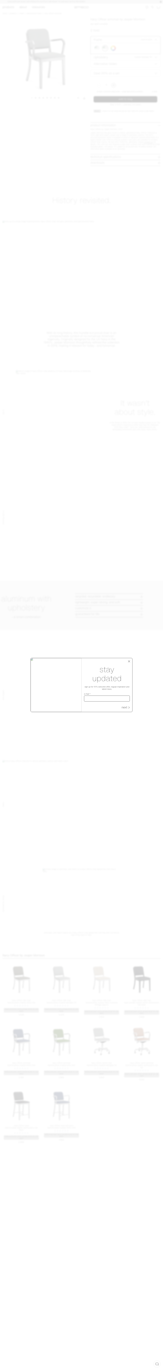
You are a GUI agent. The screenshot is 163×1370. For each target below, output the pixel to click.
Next (124, 707)
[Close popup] (129, 661)
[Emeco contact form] (156, 1363)
